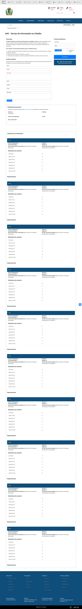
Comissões (10, 587)
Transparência (27, 575)
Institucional (9, 575)
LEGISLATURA (50, 20)
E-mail (8, 69)
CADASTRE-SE (65, 56)
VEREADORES (41, 20)
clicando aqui (28, 109)
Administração (29, 581)
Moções (63, 587)
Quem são (46, 578)
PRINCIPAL (20, 20)
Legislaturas (46, 581)
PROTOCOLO (60, 20)
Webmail (42, 2)
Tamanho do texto (19, 2)
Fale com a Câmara (12, 578)
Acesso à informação (69, 2)
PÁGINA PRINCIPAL (67, 24)
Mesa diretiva (47, 587)
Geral (27, 578)
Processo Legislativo (64, 575)
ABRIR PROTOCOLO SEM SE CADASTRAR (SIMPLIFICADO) (65, 62)
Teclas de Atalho (49, 2)
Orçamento (28, 587)
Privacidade (78, 2)
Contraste (12, 2)
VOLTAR (10, 25)
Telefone (8, 84)
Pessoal (28, 584)
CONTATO (68, 20)
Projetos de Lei (65, 578)
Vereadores (10, 589)
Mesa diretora (11, 584)
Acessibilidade (27, 2)
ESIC (73, 24)
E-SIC (55, 2)
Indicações (64, 581)
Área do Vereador (48, 589)
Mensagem (9, 73)
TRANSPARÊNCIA (31, 20)
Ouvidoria (62, 2)
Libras (36, 2)
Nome (8, 65)
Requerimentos (65, 584)
